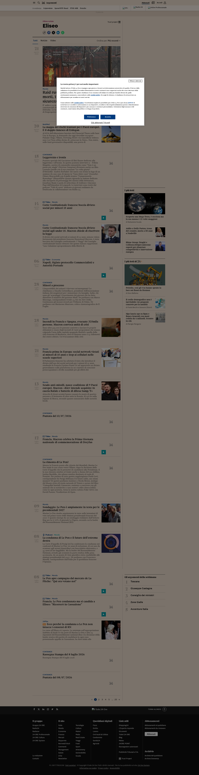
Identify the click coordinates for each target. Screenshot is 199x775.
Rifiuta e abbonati (135, 81)
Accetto (108, 117)
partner (130, 102)
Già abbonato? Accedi (100, 122)
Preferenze (91, 117)
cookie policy (95, 95)
